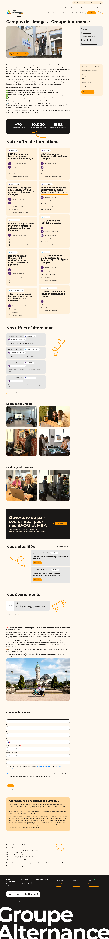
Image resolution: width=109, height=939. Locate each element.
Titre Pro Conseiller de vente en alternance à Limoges (53, 293)
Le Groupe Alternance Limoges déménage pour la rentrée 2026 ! (47, 574)
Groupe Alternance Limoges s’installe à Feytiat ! (50, 557)
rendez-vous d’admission (90, 3)
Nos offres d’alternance (90, 71)
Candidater (38, 881)
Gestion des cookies (37, 901)
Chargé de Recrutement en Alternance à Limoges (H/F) (25, 385)
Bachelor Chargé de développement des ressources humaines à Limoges (21, 191)
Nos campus (26, 880)
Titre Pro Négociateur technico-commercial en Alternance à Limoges (20, 297)
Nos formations (42, 880)
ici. (49, 101)
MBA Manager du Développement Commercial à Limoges (21, 156)
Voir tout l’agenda (12, 614)
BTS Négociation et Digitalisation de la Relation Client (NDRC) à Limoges (54, 259)
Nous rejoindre (9, 887)
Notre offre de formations (90, 66)
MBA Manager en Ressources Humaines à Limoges (54, 156)
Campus (13, 16)
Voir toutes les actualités (62, 546)
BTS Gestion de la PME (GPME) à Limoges (53, 221)
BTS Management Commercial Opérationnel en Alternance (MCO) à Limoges (19, 260)
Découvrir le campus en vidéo (19, 53)
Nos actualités (87, 83)
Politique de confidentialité (23, 901)
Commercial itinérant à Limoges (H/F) (20, 356)
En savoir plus (61, 523)
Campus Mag (9, 885)
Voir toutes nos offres (13, 392)
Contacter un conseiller (26, 883)
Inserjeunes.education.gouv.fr (16, 866)
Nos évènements (87, 87)
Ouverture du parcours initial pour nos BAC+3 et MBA (90, 76)
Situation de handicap (26, 881)
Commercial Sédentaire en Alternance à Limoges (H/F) (24, 370)
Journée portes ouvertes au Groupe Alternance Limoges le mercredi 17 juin (31, 607)
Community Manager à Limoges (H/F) (21, 343)
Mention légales (10, 901)
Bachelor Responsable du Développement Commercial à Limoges (53, 189)
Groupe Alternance (10, 880)
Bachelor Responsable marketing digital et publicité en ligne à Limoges (21, 227)
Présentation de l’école (11, 883)
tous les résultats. (59, 863)
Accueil (8, 16)
